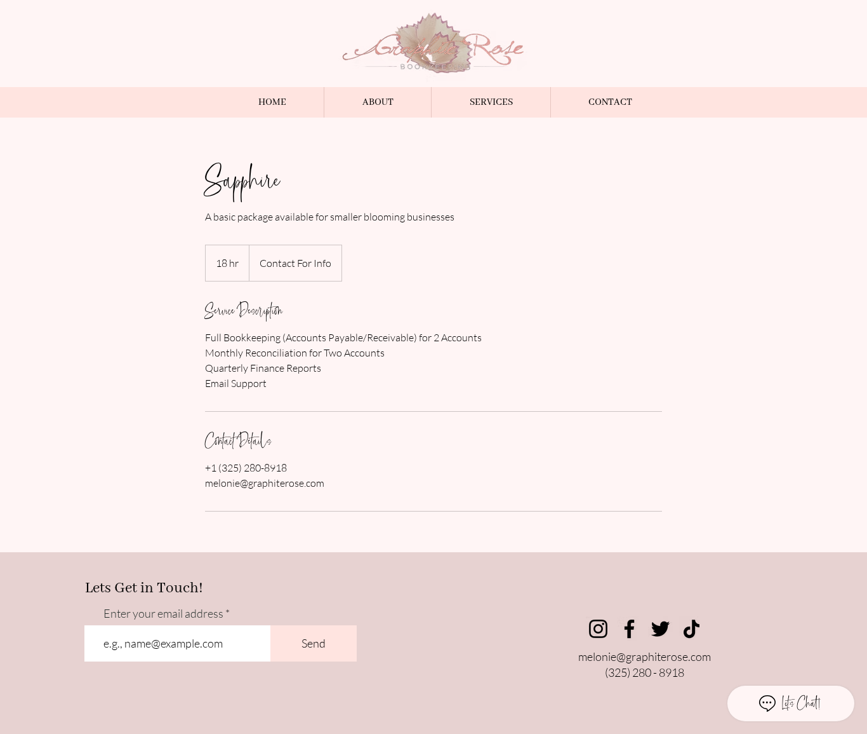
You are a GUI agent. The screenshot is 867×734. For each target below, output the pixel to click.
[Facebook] (629, 628)
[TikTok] (691, 628)
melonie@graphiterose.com (644, 656)
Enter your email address (163, 613)
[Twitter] (660, 628)
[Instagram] (598, 628)
